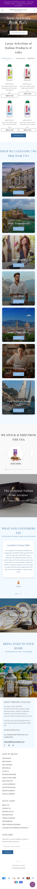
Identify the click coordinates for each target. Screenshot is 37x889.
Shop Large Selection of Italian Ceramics (18, 625)
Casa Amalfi (6, 762)
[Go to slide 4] (9, 473)
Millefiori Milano (8, 792)
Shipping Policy (8, 816)
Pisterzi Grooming (9, 779)
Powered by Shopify (18, 872)
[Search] (34, 10)
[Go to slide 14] (22, 473)
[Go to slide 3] (8, 473)
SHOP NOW (18, 692)
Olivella (5, 775)
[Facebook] (4, 749)
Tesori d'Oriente (8, 795)
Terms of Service (8, 822)
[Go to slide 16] (24, 473)
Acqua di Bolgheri (9, 782)
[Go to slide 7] (13, 473)
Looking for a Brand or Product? (15, 832)
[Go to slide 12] (19, 473)
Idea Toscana (7, 769)
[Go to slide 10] (17, 473)
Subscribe (8, 856)
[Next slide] (33, 460)
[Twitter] (9, 749)
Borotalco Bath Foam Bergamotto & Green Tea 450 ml (9, 92)
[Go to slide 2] (7, 473)
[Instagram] (13, 749)
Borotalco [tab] (7, 63)
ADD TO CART (18, 35)
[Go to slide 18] (27, 473)
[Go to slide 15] (23, 473)
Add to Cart (9, 100)
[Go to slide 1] (6, 473)
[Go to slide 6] (12, 473)
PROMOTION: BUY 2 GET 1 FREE (18, 505)
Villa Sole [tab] (20, 63)
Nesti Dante (6, 766)
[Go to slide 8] (14, 473)
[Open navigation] (2, 10)
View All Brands (8, 798)
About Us (5, 809)
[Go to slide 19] (28, 473)
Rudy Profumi (7, 785)
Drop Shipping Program (11, 829)
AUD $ (18, 865)
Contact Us (6, 813)
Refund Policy (7, 819)
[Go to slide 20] (29, 473)
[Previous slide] (3, 460)
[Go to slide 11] (18, 473)
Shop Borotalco (18, 139)
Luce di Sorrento (8, 788)
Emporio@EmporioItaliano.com (14, 746)
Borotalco (6, 772)
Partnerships (7, 826)
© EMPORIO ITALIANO (18, 869)
